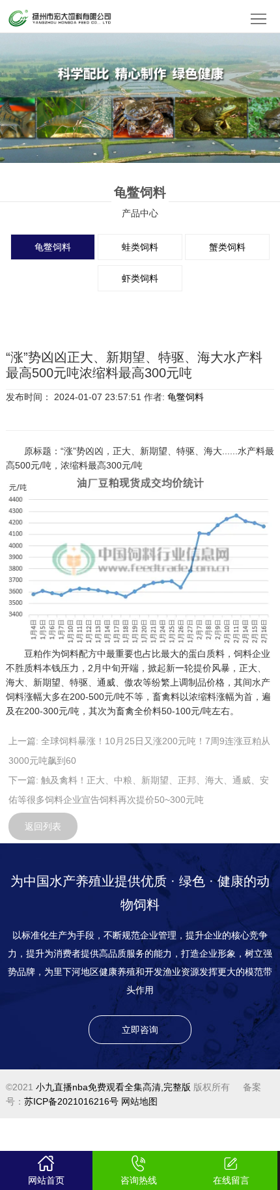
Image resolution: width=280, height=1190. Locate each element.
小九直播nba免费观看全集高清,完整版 (113, 1087)
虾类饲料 (140, 278)
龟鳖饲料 (53, 247)
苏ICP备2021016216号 (71, 1101)
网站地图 (139, 1101)
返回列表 (43, 826)
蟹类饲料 (227, 247)
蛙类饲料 (140, 247)
